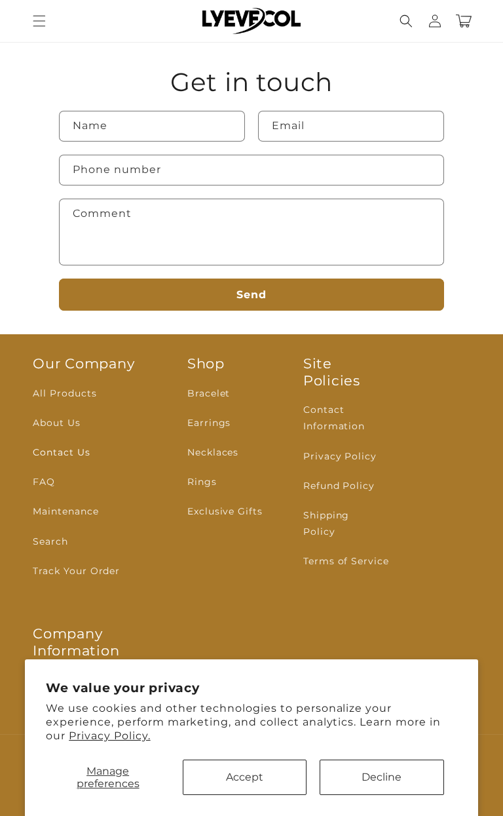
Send (251, 294)
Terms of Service (346, 561)
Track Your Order (76, 571)
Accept (244, 777)
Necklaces (213, 452)
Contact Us (61, 452)
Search (50, 541)
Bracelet (209, 393)
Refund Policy (339, 486)
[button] (39, 21)
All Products (65, 393)
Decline (381, 777)
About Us (57, 423)
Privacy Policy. (109, 735)
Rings (202, 482)
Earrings (209, 423)
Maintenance (66, 511)
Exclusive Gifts (225, 511)
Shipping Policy (326, 523)
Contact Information (334, 418)
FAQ (44, 482)
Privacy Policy (340, 456)
